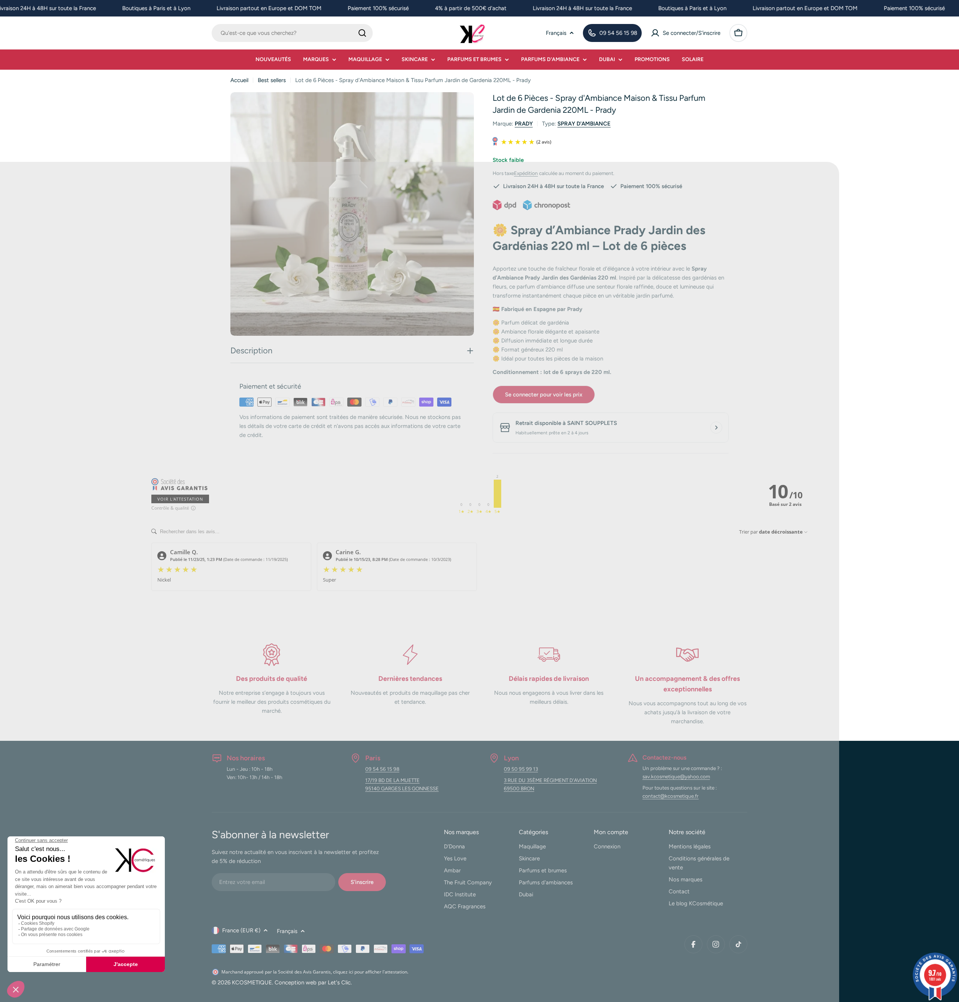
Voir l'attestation (180, 499)
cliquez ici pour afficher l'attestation (370, 972)
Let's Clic (339, 982)
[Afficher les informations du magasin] (716, 428)
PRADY (524, 123)
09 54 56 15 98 (382, 769)
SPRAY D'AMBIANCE (584, 123)
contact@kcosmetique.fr (670, 796)
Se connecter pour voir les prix (544, 394)
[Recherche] (362, 32)
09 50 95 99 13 (521, 769)
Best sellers (272, 80)
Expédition (526, 173)
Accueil (239, 80)
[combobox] (292, 33)
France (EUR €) (241, 930)
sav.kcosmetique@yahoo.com (676, 776)
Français (556, 33)
